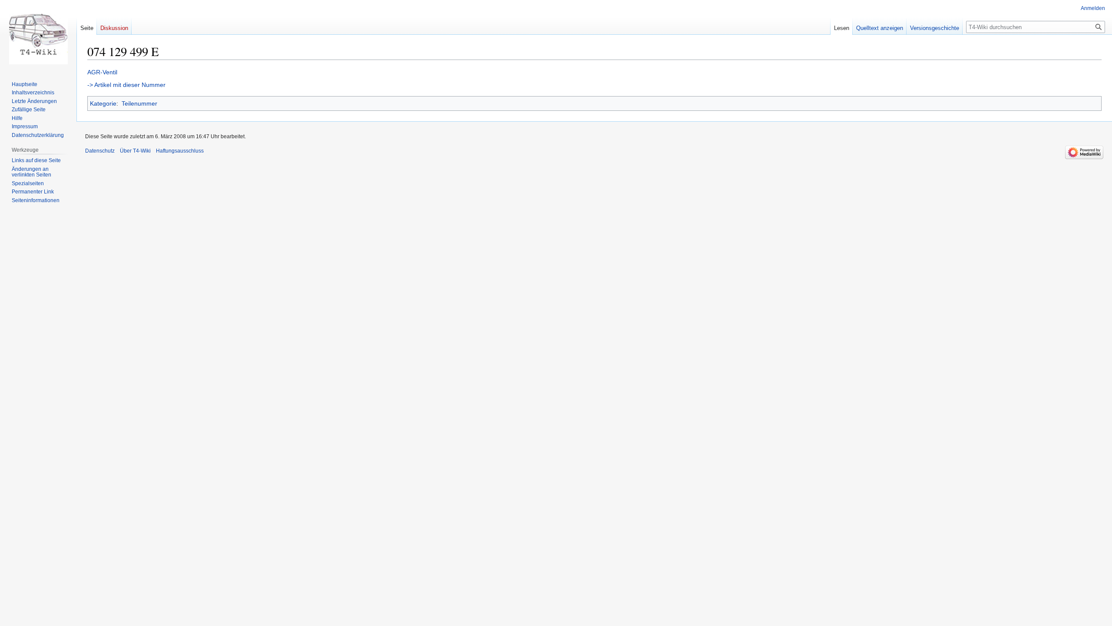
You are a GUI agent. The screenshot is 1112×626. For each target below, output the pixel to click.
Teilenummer (139, 103)
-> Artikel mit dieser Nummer (126, 84)
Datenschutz (100, 151)
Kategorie (103, 103)
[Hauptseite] (38, 35)
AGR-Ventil (102, 72)
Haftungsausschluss (180, 151)
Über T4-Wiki (135, 151)
